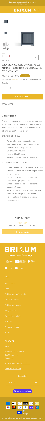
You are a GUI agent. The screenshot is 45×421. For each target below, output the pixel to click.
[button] (4, 10)
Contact (8, 289)
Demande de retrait (13, 316)
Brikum (10, 418)
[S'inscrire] (36, 382)
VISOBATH (5, 60)
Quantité (5, 83)
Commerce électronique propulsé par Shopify (28, 418)
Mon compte (10, 283)
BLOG (7, 332)
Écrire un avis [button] (22, 232)
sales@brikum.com (13, 368)
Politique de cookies (13, 305)
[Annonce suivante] (40, 3)
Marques (8, 321)
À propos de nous (12, 327)
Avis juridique (10, 311)
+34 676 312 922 (22, 363)
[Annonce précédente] (4, 3)
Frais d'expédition (16, 79)
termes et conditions (13, 300)
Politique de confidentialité (15, 294)
